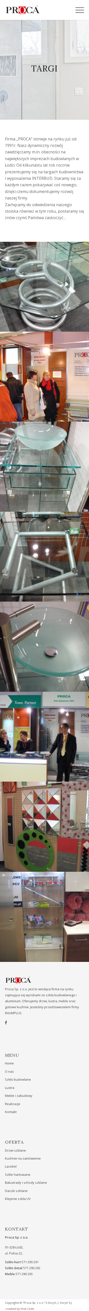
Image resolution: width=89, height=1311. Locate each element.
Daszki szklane (16, 1190)
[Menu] (77, 10)
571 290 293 (24, 1274)
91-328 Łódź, (14, 1247)
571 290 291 (30, 1262)
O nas (9, 1071)
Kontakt (11, 1112)
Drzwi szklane (15, 1150)
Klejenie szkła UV (18, 1198)
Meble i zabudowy (18, 1095)
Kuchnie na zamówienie (23, 1158)
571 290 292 (31, 1268)
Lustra (9, 1087)
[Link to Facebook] (6, 1022)
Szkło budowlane (18, 1079)
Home (9, 1063)
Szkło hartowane (17, 1174)
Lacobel (11, 1166)
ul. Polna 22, (14, 1253)
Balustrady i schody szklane (26, 1182)
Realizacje (12, 1104)
